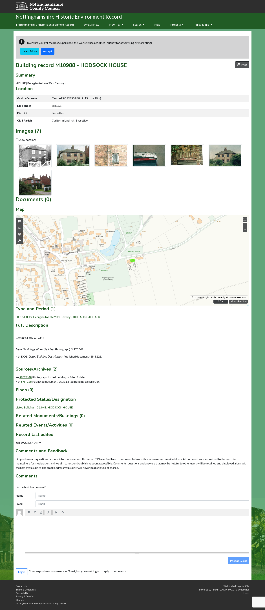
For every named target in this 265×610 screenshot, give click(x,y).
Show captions (27, 139)
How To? (115, 24)
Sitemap (20, 600)
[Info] (19, 234)
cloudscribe (243, 589)
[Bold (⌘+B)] (29, 512)
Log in (246, 593)
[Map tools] (19, 240)
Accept (47, 51)
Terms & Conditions (26, 589)
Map (157, 24)
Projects (175, 24)
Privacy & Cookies (25, 596)
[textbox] (137, 534)
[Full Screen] (55, 512)
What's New (91, 24)
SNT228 (26, 381)
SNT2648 (25, 377)
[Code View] (62, 512)
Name (19, 495)
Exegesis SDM (242, 586)
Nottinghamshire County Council (50, 603)
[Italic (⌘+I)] (35, 512)
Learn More (30, 51)
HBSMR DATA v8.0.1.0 (223, 589)
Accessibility (22, 593)
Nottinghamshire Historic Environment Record (45, 24)
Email (19, 503)
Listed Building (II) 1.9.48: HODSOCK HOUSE (44, 407)
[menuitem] (91, 25)
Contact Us (21, 586)
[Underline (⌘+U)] (41, 512)
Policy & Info (202, 24)
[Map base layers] (19, 228)
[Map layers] (19, 221)
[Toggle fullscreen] (245, 219)
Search (137, 24)
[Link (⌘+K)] (48, 512)
